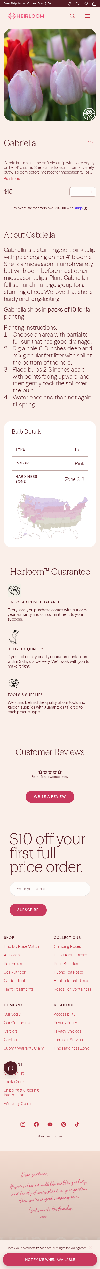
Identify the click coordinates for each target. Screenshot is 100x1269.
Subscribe (28, 910)
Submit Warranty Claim (24, 1048)
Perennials (13, 963)
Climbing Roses (67, 946)
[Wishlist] (85, 3)
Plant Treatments (18, 989)
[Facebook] (36, 1124)
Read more (12, 178)
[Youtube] (50, 1124)
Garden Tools (15, 980)
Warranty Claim (17, 1103)
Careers (10, 1031)
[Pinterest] (64, 1124)
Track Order (14, 1081)
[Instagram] (23, 1124)
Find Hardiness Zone (71, 1048)
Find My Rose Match (21, 946)
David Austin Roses (70, 955)
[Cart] (94, 3)
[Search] (72, 16)
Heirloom (47, 1136)
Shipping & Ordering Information (21, 1092)
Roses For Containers (72, 989)
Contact (11, 1039)
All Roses (12, 955)
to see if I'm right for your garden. (65, 1248)
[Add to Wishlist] (90, 142)
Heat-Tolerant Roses (71, 980)
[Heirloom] (26, 16)
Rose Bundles (66, 963)
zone (39, 1248)
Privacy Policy (65, 1022)
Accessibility (64, 1014)
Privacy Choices (67, 1031)
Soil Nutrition (15, 972)
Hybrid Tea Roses (69, 972)
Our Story (12, 1014)
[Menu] (87, 16)
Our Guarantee (17, 1022)
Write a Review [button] (50, 797)
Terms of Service (68, 1039)
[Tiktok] (77, 1124)
